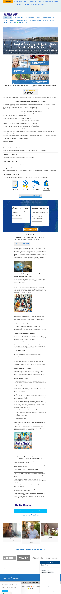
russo (38, 254)
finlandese (37, 252)
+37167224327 (39, 216)
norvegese (24, 254)
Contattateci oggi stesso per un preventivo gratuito (35, 131)
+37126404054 (35, 218)
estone (40, 254)
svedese (33, 252)
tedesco (28, 254)
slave (35, 251)
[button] (30, 511)
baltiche (31, 251)
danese (41, 252)
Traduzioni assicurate (36, 190)
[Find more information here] (50, 577)
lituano (15, 255)
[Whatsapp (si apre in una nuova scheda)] (30, 9)
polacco (34, 254)
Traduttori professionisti (46, 189)
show (27, 243)
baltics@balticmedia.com (37, 220)
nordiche (28, 251)
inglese (31, 254)
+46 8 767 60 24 (19, 215)
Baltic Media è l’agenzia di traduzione (36, 248)
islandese (16, 254)
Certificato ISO (15, 190)
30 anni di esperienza (25, 190)
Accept (5, 590)
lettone (43, 254)
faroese (19, 254)
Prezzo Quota (8, 1)
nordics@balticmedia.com (17, 218)
